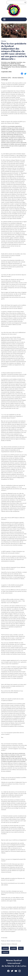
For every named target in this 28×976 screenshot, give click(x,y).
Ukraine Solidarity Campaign (14, 941)
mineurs (5, 952)
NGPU (21, 948)
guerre (13, 948)
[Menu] (4, 19)
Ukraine (5, 948)
